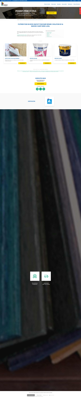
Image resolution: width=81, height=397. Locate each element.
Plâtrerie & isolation (47, 4)
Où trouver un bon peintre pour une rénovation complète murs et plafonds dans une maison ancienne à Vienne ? (44, 71)
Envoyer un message (40, 83)
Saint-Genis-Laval (49, 36)
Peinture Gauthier (33, 58)
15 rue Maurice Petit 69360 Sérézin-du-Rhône (20, 0)
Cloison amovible (64, 4)
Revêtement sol (70, 4)
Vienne (48, 35)
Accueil (71, 0)
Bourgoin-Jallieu (49, 33)
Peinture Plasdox (58, 58)
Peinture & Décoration (76, 4)
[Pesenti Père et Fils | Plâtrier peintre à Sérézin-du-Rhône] (4, 4)
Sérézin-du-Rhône (49, 32)
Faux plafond (59, 4)
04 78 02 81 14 (4, 0)
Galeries (74, 0)
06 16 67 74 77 (9, 0)
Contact (79, 0)
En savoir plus (22, 63)
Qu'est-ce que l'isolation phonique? (12, 58)
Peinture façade (53, 4)
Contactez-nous (51, 12)
